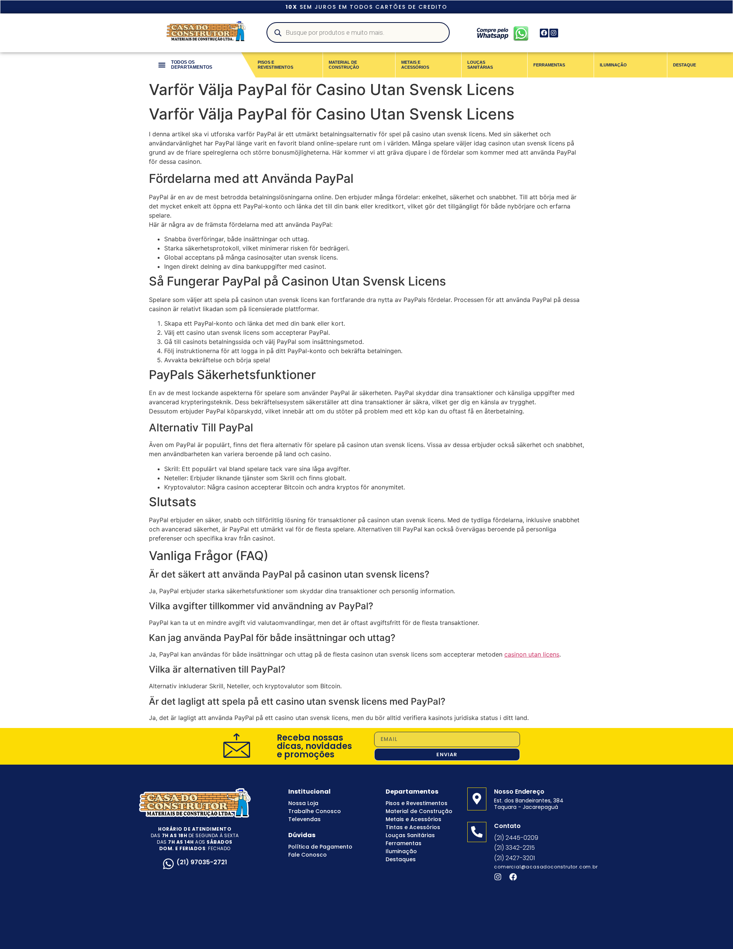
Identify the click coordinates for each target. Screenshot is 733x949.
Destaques (401, 859)
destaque (684, 65)
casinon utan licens (531, 654)
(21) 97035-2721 (201, 862)
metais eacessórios (415, 64)
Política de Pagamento (320, 847)
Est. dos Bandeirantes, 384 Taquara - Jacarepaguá (528, 804)
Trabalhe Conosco (314, 811)
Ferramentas (403, 843)
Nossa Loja (303, 803)
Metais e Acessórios (413, 819)
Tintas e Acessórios (413, 827)
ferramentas (549, 65)
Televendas (304, 819)
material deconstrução (344, 64)
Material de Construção (419, 811)
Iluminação (401, 851)
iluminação (613, 65)
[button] (162, 65)
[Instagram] (553, 33)
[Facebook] (544, 33)
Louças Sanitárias (410, 835)
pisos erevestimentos (275, 64)
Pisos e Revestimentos (416, 803)
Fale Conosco (307, 855)
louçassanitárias (480, 64)
